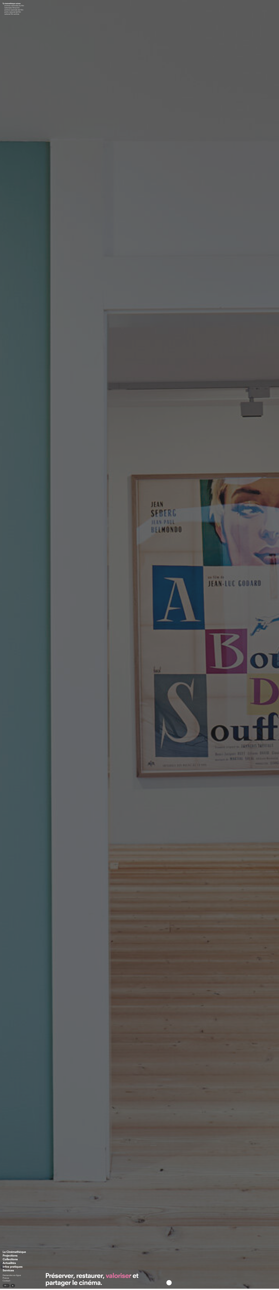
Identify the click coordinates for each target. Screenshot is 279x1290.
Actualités (9, 1263)
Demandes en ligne (12, 1275)
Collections (10, 1259)
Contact (6, 1281)
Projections (10, 1255)
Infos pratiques (13, 1266)
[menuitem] (14, 1252)
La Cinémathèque (14, 1252)
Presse (6, 1278)
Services (8, 1270)
